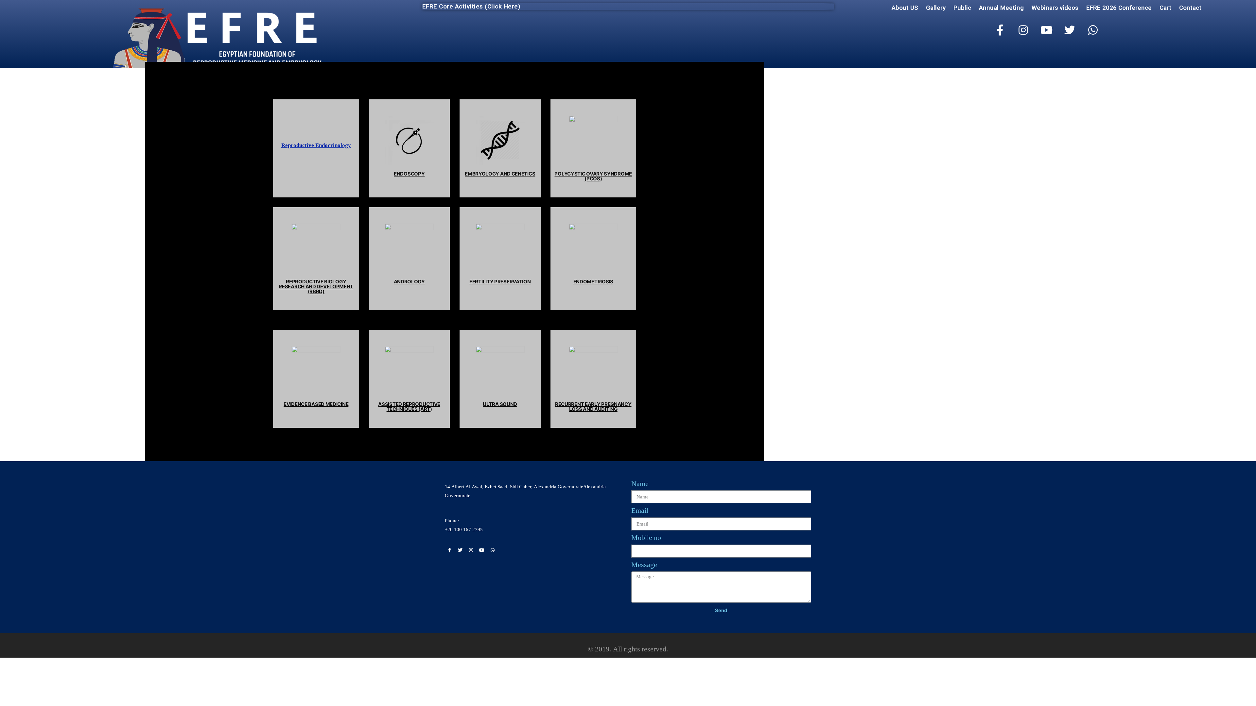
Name (640, 483)
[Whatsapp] (1093, 30)
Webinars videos (1055, 7)
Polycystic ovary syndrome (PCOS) (593, 176)
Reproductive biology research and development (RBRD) (316, 286)
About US (905, 7)
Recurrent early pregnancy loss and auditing (593, 406)
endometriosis (593, 281)
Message (644, 564)
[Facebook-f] (1000, 30)
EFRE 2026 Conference (1119, 7)
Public (962, 7)
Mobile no (646, 537)
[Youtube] (1046, 30)
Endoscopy (409, 174)
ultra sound (500, 404)
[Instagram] (1023, 30)
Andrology (409, 281)
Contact (1190, 7)
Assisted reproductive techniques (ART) (409, 406)
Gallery (936, 7)
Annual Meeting (1001, 7)
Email (639, 510)
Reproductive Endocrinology (316, 145)
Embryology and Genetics (500, 174)
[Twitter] (1070, 30)
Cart (1165, 7)
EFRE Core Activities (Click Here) (471, 6)
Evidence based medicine (316, 404)
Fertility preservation (500, 281)
